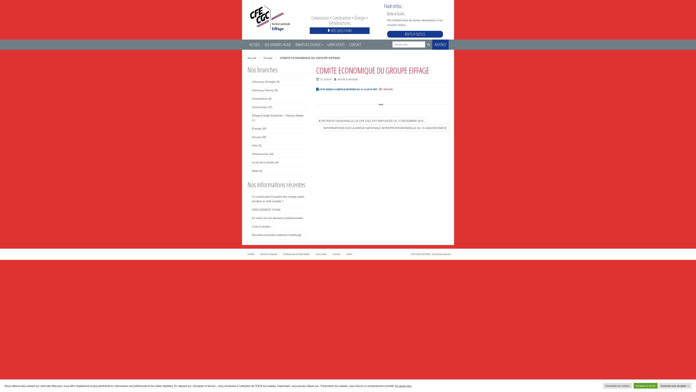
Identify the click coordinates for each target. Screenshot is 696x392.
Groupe (268, 58)
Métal (255, 171)
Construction (259, 107)
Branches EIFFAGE (308, 44)
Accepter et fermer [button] (645, 385)
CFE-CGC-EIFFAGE (420, 254)
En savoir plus (403, 386)
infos (255, 145)
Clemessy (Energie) (264, 81)
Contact (355, 44)
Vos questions (341, 30)
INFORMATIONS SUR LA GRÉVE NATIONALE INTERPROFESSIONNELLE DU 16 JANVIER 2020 (383, 128)
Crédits (250, 254)
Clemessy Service (263, 90)
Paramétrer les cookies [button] (617, 385)
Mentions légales (268, 254)
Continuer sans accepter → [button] (675, 385)
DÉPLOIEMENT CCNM (266, 209)
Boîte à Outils (396, 13)
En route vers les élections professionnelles (277, 218)
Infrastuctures (260, 154)
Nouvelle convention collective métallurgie (276, 235)
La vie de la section (263, 162)
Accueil (255, 44)
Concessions (260, 98)
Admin (349, 254)
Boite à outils (415, 34)
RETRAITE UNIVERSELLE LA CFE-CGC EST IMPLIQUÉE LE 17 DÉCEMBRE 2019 (372, 121)
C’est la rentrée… (262, 226)
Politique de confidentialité (296, 254)
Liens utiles (336, 44)
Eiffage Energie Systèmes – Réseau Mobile (277, 115)
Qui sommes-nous (278, 44)
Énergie (256, 128)
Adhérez (440, 44)
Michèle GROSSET (348, 79)
